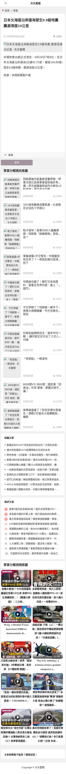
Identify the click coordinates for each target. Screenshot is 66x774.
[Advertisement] (33, 114)
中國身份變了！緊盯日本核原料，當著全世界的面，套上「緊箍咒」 (42, 285)
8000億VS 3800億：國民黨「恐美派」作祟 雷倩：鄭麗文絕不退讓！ (42, 388)
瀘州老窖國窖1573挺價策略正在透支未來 (28, 450)
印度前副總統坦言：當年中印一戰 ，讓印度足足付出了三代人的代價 (42, 336)
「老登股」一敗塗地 (35, 358)
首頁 (7, 10)
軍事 (15, 10)
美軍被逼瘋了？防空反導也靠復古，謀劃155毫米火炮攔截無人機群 (42, 413)
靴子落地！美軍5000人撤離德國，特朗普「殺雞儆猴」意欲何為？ (42, 234)
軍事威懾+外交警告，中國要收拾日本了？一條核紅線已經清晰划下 (42, 259)
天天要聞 (35, 3)
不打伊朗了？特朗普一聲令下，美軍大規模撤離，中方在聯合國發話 (42, 311)
